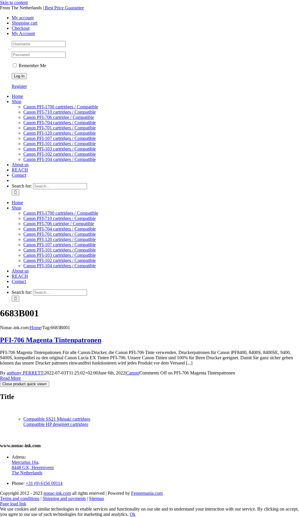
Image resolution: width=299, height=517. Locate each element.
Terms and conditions (19, 498)
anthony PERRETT (25, 372)
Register (19, 86)
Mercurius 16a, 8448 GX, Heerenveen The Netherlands (33, 467)
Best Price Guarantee (64, 7)
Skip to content (14, 2)
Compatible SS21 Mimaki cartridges (56, 419)
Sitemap (96, 498)
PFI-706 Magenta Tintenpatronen (50, 340)
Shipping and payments (64, 498)
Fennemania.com (147, 493)
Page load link (13, 503)
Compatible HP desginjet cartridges (55, 424)
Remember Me (32, 65)
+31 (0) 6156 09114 (44, 483)
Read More (10, 378)
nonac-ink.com (57, 493)
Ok (132, 514)
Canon (132, 372)
